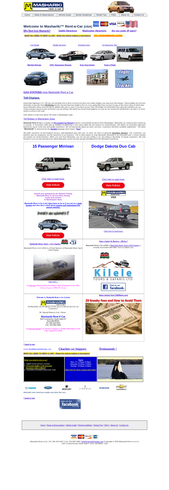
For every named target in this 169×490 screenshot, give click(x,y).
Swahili (54, 129)
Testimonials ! (108, 348)
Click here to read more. (53, 179)
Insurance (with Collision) (36, 368)
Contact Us (124, 425)
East (78, 129)
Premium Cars (84, 45)
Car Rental (34, 45)
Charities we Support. (73, 348)
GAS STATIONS (32, 92)
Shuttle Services (59, 45)
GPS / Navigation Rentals (60, 65)
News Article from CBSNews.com (113, 295)
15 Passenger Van (109, 45)
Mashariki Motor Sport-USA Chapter (124, 245)
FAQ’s (106, 425)
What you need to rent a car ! (36, 360)
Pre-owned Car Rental (63, 123)
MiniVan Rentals (34, 65)
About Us (114, 425)
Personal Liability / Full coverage (39, 366)
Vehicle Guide (71, 425)
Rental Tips (98, 425)
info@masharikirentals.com (92, 442)
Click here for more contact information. (81, 370)
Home (42, 425)
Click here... (53, 282)
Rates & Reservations (55, 425)
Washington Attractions (94, 31)
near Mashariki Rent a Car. (58, 92)
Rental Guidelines (85, 425)
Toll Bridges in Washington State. (39, 119)
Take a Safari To (113, 241)
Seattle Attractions (67, 31)
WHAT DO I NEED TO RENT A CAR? (57, 36)
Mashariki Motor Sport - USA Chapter (45, 244)
